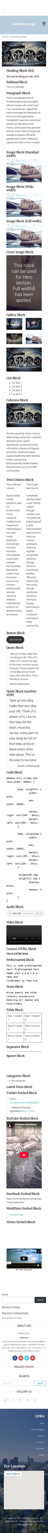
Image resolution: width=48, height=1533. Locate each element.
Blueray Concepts (25, 1524)
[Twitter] (26, 1358)
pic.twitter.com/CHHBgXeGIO (24, 1102)
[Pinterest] (20, 1400)
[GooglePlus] (20, 1358)
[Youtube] (32, 1358)
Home (5, 36)
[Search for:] (24, 1383)
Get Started (15, 639)
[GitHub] (27, 1400)
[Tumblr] (34, 1400)
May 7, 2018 (28, 1111)
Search (5, 1295)
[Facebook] (15, 1358)
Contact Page (16, 1214)
